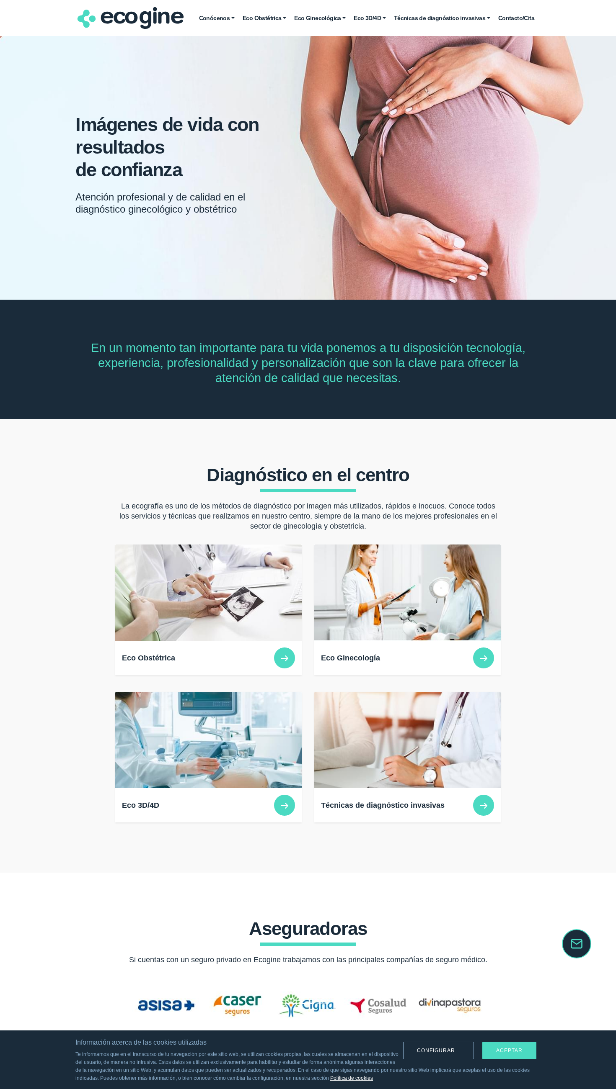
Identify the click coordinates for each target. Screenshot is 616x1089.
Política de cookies (351, 1078)
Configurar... (438, 1050)
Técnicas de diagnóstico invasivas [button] (439, 18)
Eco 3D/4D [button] (367, 18)
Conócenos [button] (214, 18)
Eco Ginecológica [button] (317, 18)
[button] (110, 1005)
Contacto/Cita (516, 18)
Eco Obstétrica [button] (262, 18)
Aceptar (509, 1050)
